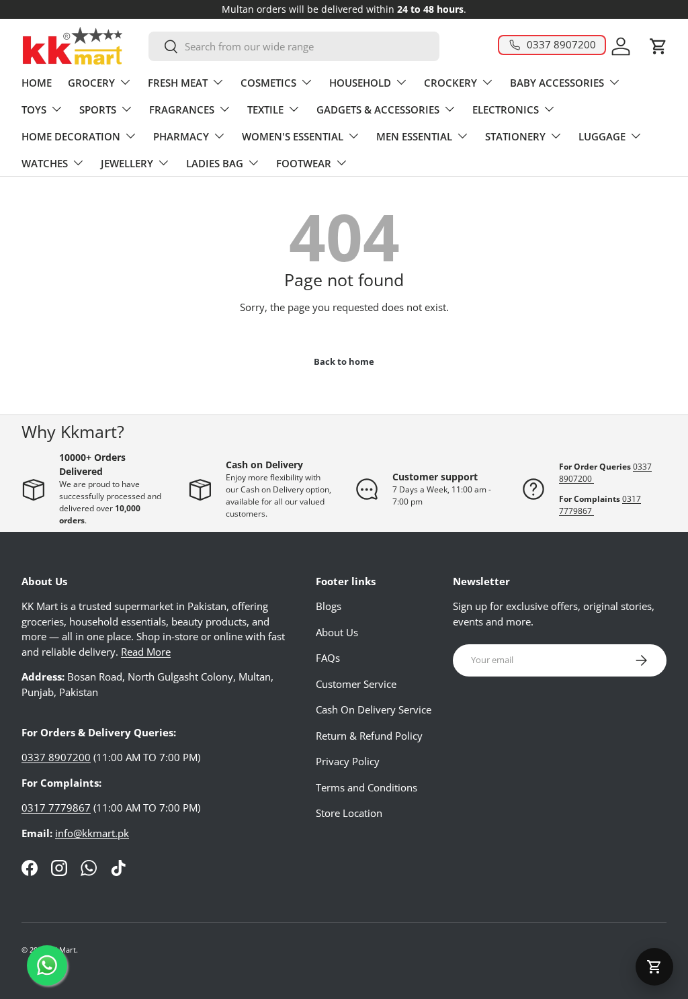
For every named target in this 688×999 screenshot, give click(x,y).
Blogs (328, 606)
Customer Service (356, 684)
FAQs (328, 657)
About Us (337, 632)
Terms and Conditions (366, 787)
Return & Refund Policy (369, 735)
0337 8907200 (56, 757)
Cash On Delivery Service (373, 709)
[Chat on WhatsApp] (47, 965)
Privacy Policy (348, 761)
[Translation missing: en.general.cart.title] (654, 967)
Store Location (349, 813)
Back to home (344, 361)
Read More (146, 651)
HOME (37, 82)
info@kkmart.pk (92, 833)
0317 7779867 (56, 807)
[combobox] (294, 46)
